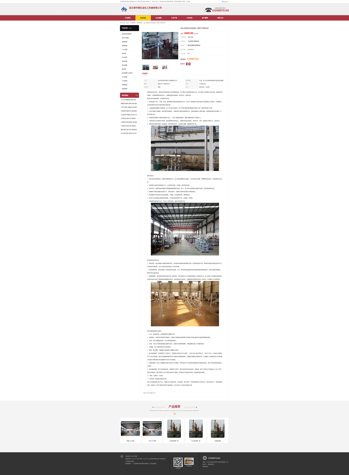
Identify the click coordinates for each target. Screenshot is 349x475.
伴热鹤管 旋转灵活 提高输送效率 (129, 111)
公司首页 (128, 18)
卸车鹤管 (124, 61)
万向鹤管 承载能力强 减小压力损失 (129, 114)
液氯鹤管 (124, 45)
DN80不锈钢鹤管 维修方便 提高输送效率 (129, 99)
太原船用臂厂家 (130, 441)
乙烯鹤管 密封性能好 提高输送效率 (129, 122)
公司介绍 (174, 18)
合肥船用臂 (174, 441)
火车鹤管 (124, 77)
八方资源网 (135, 463)
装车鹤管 (139, 22)
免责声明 (141, 463)
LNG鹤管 (124, 49)
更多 (137, 95)
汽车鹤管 (124, 81)
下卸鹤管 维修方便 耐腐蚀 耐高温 (129, 126)
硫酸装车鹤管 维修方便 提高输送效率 (129, 103)
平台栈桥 (124, 57)
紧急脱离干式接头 (127, 73)
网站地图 (153, 463)
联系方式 (220, 18)
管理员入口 (147, 463)
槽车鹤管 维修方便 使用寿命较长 (129, 129)
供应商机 (143, 18)
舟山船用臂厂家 (152, 441)
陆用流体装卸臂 (126, 34)
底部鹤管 (124, 88)
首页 (127, 22)
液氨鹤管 (124, 41)
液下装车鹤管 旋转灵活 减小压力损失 (129, 133)
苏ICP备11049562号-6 (143, 458)
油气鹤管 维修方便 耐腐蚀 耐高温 (129, 118)
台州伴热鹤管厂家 (218, 441)
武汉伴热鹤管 (196, 441)
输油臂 (124, 69)
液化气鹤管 (125, 38)
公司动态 (189, 18)
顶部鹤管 (124, 84)
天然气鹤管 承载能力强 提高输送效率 (129, 107)
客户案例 (205, 18)
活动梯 (124, 53)
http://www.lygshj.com (149, 393)
